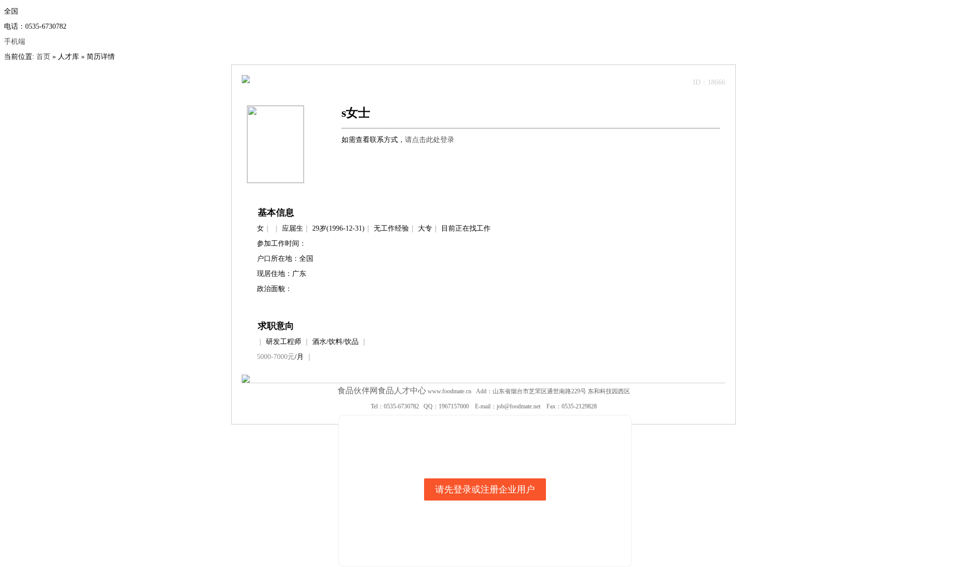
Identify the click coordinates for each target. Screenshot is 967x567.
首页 (43, 56)
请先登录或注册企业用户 (485, 489)
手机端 (14, 41)
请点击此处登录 (429, 140)
